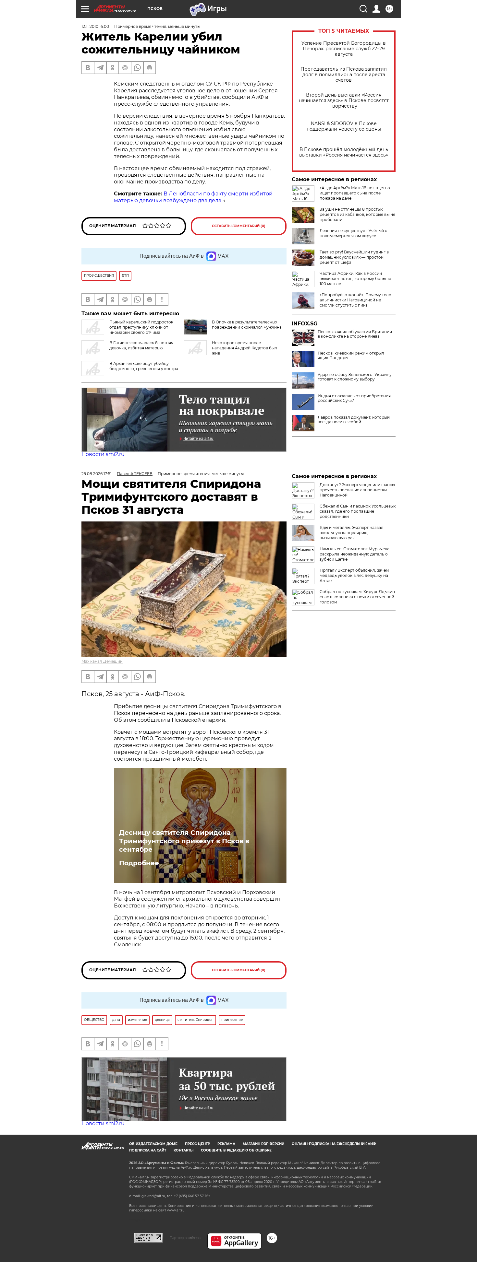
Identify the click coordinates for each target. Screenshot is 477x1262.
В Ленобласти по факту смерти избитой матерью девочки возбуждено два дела (193, 197)
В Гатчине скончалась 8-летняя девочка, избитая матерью (141, 345)
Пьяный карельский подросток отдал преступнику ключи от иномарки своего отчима (141, 327)
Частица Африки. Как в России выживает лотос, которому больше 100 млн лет (355, 278)
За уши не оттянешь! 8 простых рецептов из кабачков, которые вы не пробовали (357, 214)
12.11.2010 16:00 (95, 26)
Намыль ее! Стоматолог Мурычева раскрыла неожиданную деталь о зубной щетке (354, 554)
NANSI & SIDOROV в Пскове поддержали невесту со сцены (344, 126)
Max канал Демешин (102, 661)
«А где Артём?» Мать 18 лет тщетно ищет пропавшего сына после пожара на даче (355, 193)
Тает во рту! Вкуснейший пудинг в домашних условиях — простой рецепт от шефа (354, 257)
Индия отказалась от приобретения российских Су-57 (354, 398)
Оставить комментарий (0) (238, 226)
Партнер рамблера (185, 1238)
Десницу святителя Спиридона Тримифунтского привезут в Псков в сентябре (184, 841)
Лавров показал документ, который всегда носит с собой (354, 419)
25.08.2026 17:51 (96, 473)
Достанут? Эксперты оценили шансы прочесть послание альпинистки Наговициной (357, 489)
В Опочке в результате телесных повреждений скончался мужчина (247, 325)
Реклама (226, 1144)
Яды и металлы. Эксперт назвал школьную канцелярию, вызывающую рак (352, 532)
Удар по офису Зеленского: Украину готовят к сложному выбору (355, 376)
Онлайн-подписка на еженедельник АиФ (334, 1144)
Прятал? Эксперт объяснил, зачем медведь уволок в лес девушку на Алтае (354, 575)
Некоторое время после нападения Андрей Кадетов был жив (244, 348)
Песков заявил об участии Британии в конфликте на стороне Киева (355, 334)
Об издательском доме (153, 1144)
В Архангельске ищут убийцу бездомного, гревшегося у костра (143, 366)
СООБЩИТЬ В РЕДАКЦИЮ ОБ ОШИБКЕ (236, 1150)
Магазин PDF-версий (263, 1144)
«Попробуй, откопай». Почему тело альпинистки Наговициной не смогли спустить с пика (355, 300)
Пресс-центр (197, 1144)
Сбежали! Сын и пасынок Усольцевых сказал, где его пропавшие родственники (358, 511)
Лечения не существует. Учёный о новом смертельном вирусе (353, 233)
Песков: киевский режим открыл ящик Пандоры (351, 355)
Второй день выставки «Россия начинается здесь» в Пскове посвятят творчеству (344, 100)
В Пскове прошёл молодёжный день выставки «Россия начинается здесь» (343, 152)
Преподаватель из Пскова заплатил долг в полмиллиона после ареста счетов (343, 74)
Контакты (183, 1150)
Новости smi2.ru (103, 454)
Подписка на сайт (147, 1150)
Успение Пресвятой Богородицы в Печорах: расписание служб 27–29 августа (343, 49)
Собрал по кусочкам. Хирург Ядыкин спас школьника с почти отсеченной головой (357, 596)
